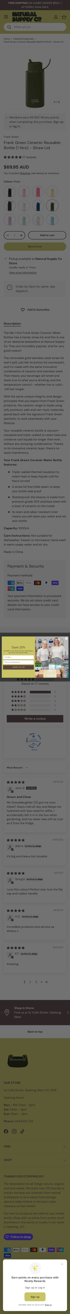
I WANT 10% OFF (18, 667)
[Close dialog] (66, 638)
